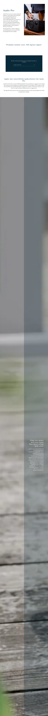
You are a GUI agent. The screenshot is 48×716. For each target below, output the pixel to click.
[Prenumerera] (34, 64)
